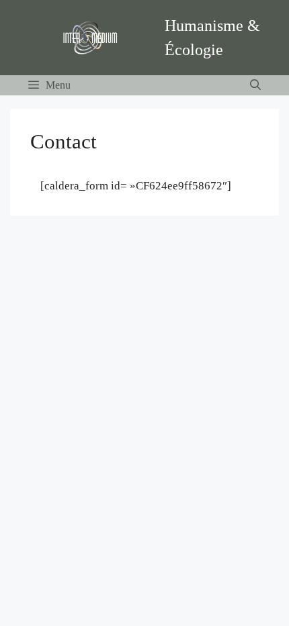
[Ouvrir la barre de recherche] (255, 85)
